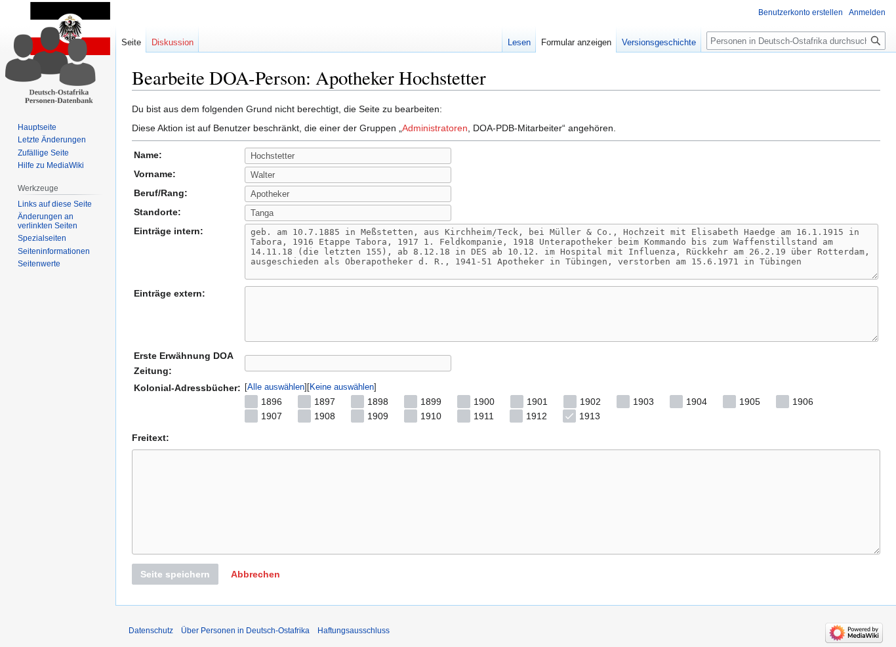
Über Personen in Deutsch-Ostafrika (245, 630)
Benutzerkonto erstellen (800, 12)
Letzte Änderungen (52, 139)
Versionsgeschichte (659, 42)
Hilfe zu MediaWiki (51, 165)
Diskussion (172, 42)
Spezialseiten (42, 238)
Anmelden (867, 12)
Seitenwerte (39, 263)
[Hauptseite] (57, 52)
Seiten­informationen (54, 251)
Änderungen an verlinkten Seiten (47, 221)
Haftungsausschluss (353, 630)
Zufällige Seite (43, 152)
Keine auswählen (342, 387)
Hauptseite (37, 127)
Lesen (519, 42)
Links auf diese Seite (55, 204)
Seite (131, 42)
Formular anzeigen (576, 42)
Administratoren (435, 128)
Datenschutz (151, 630)
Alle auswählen (275, 387)
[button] (255, 574)
